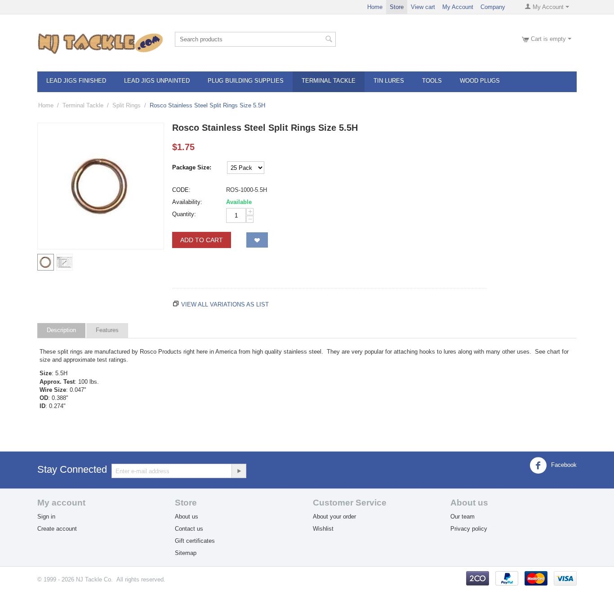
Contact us (189, 528)
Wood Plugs (480, 80)
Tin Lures (389, 80)
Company (493, 7)
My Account (457, 7)
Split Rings (126, 105)
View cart (423, 7)
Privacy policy (468, 528)
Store (397, 7)
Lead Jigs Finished (76, 80)
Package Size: (191, 167)
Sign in (46, 516)
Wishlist (323, 528)
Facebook (563, 465)
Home (375, 7)
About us (186, 516)
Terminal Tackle (329, 80)
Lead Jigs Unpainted (157, 80)
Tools (432, 80)
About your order (334, 516)
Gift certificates (195, 540)
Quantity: (184, 214)
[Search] (329, 40)
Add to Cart (201, 240)
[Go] (238, 471)
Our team (462, 516)
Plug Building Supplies (246, 80)
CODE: (181, 189)
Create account (57, 528)
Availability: (187, 202)
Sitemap (185, 553)
